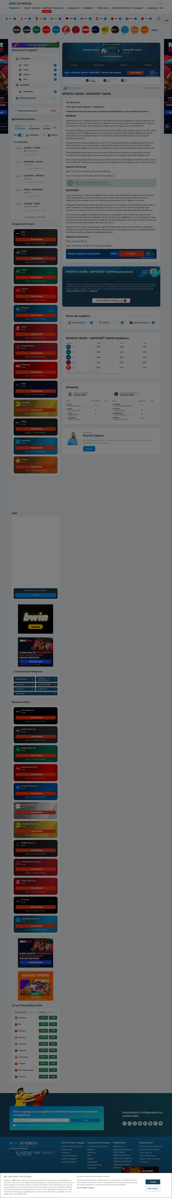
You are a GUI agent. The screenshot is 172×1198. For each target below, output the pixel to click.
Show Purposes (153, 1188)
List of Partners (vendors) (86, 1188)
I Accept (153, 1182)
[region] (86, 1185)
